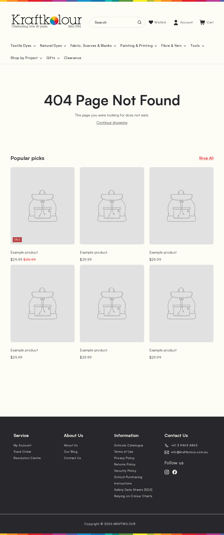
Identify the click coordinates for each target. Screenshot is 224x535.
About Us (71, 445)
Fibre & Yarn (171, 45)
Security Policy (125, 470)
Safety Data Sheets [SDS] (133, 489)
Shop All (206, 158)
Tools (195, 45)
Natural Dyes (51, 45)
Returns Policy (125, 464)
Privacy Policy (124, 458)
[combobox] (117, 22)
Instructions (123, 483)
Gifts (51, 58)
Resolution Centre (27, 458)
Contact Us (72, 458)
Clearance (72, 58)
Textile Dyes (21, 45)
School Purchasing (128, 477)
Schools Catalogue (128, 445)
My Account (22, 445)
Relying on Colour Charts (133, 496)
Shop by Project (24, 58)
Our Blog (70, 451)
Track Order (22, 451)
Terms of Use (123, 451)
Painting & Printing (137, 45)
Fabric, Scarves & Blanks (91, 45)
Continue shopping (112, 122)
